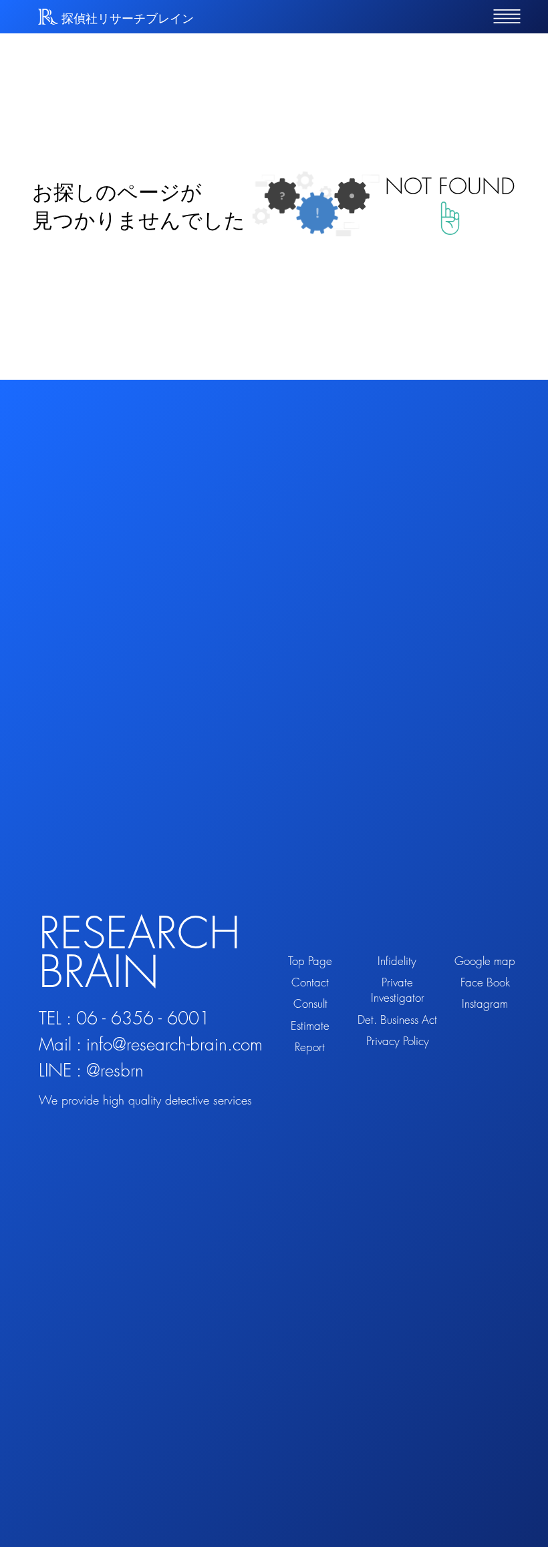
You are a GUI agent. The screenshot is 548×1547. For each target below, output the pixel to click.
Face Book (485, 982)
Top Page (310, 960)
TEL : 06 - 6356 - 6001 (124, 1018)
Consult (310, 1003)
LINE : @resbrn (91, 1070)
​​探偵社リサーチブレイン (127, 18)
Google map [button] (484, 960)
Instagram (485, 1003)
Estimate (310, 1025)
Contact (310, 982)
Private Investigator (397, 989)
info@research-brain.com (174, 1044)
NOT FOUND (450, 186)
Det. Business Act (397, 1019)
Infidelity (397, 960)
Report (310, 1046)
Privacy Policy (397, 1040)
